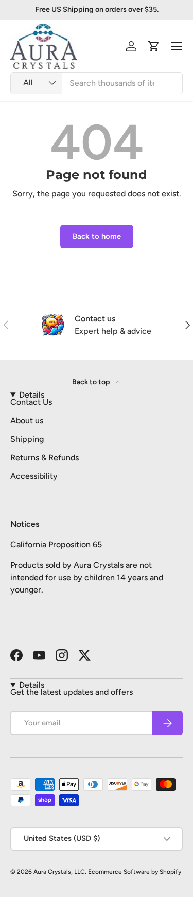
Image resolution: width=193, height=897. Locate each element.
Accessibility (34, 476)
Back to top (91, 382)
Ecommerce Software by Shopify (134, 871)
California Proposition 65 (56, 544)
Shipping (27, 439)
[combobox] (96, 83)
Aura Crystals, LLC (59, 871)
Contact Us (31, 402)
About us (26, 420)
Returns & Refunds (44, 457)
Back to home (97, 236)
